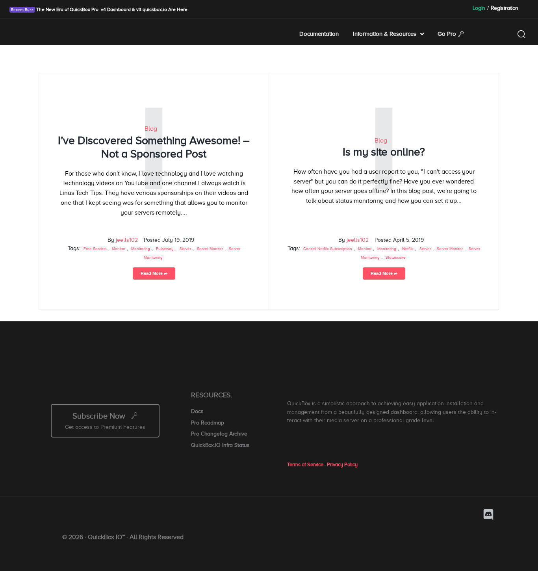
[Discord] (488, 515)
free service (94, 249)
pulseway (165, 249)
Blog (151, 128)
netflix (408, 249)
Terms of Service (305, 464)
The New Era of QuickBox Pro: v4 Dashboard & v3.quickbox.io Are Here (111, 9)
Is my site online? (384, 152)
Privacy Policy (342, 464)
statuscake (396, 257)
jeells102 (127, 240)
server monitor (210, 249)
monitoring (140, 249)
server (185, 249)
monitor (118, 249)
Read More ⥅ (154, 273)
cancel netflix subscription (327, 249)
